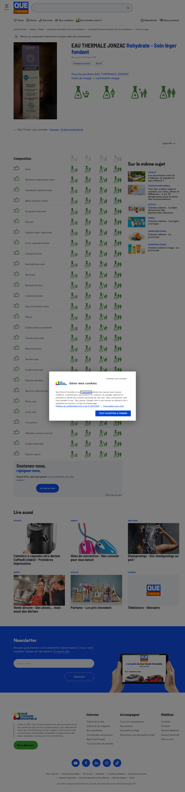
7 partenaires (86, 392)
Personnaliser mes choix (113, 406)
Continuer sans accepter (116, 379)
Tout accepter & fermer (113, 413)
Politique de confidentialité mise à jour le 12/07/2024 (77, 406)
